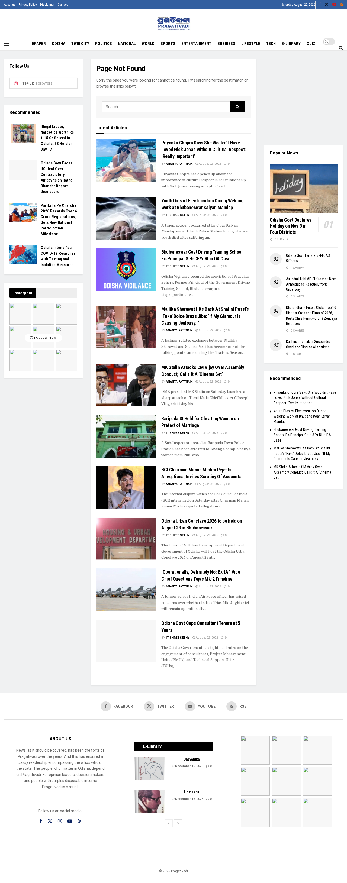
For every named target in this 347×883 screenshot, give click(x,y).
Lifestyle (250, 43)
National (127, 43)
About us (9, 5)
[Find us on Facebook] (320, 4)
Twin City (80, 43)
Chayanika (192, 759)
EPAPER (39, 43)
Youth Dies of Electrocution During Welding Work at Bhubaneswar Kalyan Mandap (302, 416)
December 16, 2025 (188, 766)
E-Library (291, 43)
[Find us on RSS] (341, 4)
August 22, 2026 (209, 164)
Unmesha (191, 792)
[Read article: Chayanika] (150, 768)
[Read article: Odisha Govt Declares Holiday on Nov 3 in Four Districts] (304, 188)
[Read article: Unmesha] (150, 801)
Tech (271, 43)
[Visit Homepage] (174, 23)
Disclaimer (47, 5)
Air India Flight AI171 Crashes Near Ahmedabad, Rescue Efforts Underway (311, 284)
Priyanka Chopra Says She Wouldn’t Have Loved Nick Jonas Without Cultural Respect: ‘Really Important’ (203, 149)
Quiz (311, 43)
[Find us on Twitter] (327, 4)
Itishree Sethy (177, 215)
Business (226, 43)
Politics (103, 43)
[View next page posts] (178, 823)
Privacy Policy (28, 5)
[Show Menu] (6, 44)
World (148, 43)
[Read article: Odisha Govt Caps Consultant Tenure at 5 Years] (126, 641)
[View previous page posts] (169, 823)
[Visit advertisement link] (303, 98)
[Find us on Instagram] (60, 821)
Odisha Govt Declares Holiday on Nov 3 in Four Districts (290, 226)
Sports (167, 43)
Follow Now (45, 337)
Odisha (58, 43)
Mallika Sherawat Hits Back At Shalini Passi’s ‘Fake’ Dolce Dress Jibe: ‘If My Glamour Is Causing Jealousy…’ (205, 315)
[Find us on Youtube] (334, 4)
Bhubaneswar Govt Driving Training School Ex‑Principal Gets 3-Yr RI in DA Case (302, 434)
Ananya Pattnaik (179, 164)
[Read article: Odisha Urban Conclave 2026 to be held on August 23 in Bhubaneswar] (126, 538)
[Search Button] (341, 48)
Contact (63, 5)
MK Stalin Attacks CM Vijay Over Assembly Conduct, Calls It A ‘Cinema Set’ (302, 472)
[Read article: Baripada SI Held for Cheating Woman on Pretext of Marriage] (126, 436)
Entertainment (196, 43)
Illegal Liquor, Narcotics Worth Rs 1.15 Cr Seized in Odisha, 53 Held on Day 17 (57, 138)
